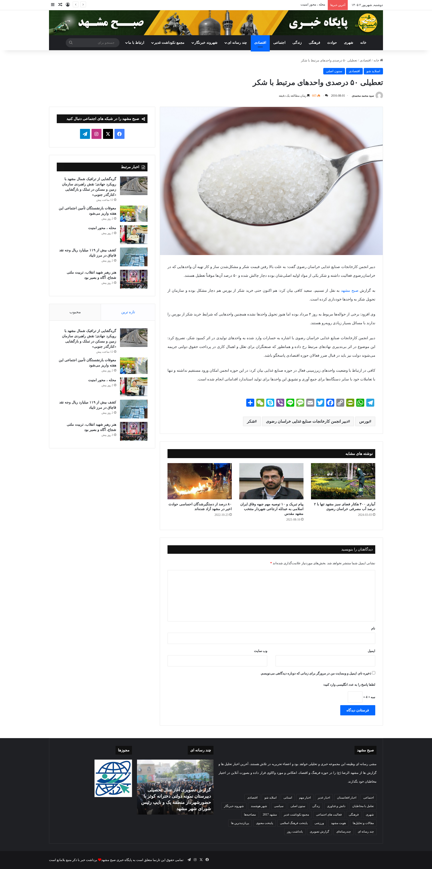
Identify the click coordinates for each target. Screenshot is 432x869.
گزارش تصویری (319, 831)
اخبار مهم (305, 797)
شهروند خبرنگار (234, 806)
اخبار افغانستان (346, 797)
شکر (251, 421)
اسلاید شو (373, 71)
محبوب (75, 312)
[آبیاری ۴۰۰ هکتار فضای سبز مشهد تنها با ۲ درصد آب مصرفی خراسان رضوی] (343, 481)
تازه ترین (128, 312)
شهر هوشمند (259, 806)
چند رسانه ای (237, 42)
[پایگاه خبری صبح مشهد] (216, 22)
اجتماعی (279, 42)
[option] (175, 787)
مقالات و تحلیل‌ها (363, 823)
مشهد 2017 (270, 814)
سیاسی (279, 806)
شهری (348, 42)
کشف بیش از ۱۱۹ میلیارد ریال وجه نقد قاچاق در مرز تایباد (286, 4)
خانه (363, 42)
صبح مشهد (349, 290)
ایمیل (371, 651)
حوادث (332, 42)
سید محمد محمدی (363, 95)
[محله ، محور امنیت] (134, 234)
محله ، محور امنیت (102, 228)
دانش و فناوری (336, 806)
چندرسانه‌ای (343, 831)
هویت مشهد (338, 823)
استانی (288, 797)
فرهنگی (314, 42)
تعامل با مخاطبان (363, 806)
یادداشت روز (295, 831)
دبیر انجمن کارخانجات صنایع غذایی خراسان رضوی (307, 421)
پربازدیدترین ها (240, 823)
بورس (364, 421)
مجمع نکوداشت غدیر (169, 42)
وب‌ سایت (260, 651)
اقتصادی (260, 42)
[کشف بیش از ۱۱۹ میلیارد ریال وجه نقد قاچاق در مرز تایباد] (134, 257)
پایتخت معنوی (264, 823)
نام (373, 628)
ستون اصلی (334, 71)
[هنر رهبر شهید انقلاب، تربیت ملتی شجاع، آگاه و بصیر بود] (134, 279)
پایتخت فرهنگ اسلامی (294, 823)
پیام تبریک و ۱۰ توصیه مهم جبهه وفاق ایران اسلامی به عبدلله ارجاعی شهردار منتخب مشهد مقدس (272, 509)
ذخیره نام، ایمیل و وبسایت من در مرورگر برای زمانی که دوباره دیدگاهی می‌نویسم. (315, 673)
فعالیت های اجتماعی (329, 814)
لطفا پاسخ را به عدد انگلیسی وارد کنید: (349, 684)
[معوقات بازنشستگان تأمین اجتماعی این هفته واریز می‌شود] (134, 214)
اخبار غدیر (324, 797)
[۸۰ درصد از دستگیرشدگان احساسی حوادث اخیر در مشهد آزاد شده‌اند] (200, 481)
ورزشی (319, 823)
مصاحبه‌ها (250, 814)
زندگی (297, 42)
